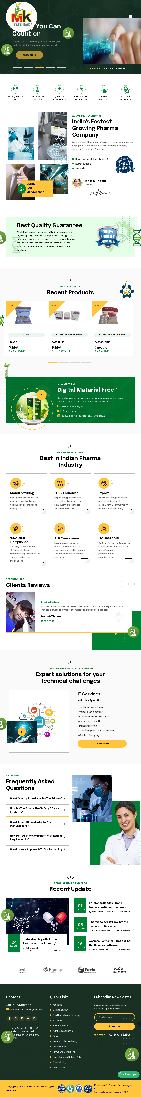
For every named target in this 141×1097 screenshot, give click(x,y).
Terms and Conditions (64, 1052)
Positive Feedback (125, 98)
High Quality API (15, 98)
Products (57, 1020)
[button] (17, 67)
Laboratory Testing (37, 98)
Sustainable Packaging (81, 98)
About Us (57, 1005)
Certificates (59, 1047)
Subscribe (115, 1026)
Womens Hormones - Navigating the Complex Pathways (110, 943)
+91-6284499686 (18, 1005)
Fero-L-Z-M (101, 342)
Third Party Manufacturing (66, 1015)
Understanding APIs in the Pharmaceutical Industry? (40, 941)
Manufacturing (22, 493)
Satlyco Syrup (60, 342)
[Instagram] (15, 1018)
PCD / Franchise (66, 493)
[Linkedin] (22, 1018)
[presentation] (120, 584)
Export (103, 493)
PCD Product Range (63, 1031)
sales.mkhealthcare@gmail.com (25, 1010)
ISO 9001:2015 (108, 538)
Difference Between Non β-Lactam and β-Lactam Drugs (107, 905)
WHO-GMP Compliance (19, 540)
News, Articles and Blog (65, 1041)
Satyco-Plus (16, 342)
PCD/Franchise (60, 1026)
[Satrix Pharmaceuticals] (27, 329)
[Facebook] (9, 1018)
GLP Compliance (66, 538)
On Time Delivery (103, 98)
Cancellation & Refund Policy (67, 1057)
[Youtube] (28, 1018)
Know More (25, 59)
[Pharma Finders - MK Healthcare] (34, 1018)
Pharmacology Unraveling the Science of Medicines (109, 924)
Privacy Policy (59, 1062)
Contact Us (59, 1068)
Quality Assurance (59, 98)
